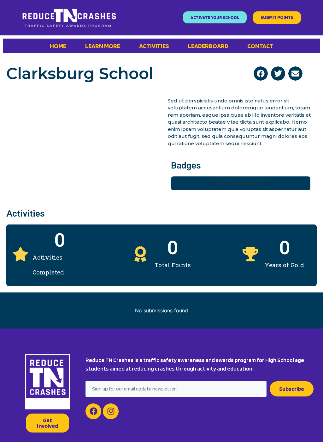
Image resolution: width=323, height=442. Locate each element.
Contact (260, 46)
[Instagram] (111, 411)
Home (58, 46)
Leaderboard (208, 46)
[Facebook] (93, 411)
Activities (154, 46)
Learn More (102, 46)
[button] (261, 73)
